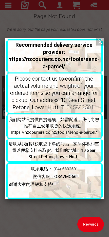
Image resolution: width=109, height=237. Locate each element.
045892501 (80, 107)
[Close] (100, 42)
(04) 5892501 (65, 168)
